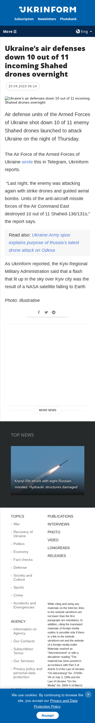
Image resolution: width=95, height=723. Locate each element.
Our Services (23, 661)
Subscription (24, 19)
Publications (60, 516)
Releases (57, 556)
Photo (54, 532)
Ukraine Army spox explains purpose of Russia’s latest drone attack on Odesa (44, 242)
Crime (18, 595)
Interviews (58, 524)
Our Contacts (24, 641)
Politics (19, 544)
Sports (18, 587)
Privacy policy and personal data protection (27, 673)
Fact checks (23, 560)
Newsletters (47, 19)
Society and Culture (22, 577)
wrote (27, 161)
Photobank (68, 19)
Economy (20, 552)
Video (53, 540)
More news (47, 410)
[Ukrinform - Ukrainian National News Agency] (47, 9)
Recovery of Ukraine (23, 534)
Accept (48, 715)
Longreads (59, 548)
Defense (20, 567)
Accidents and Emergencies (24, 605)
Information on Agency (25, 631)
